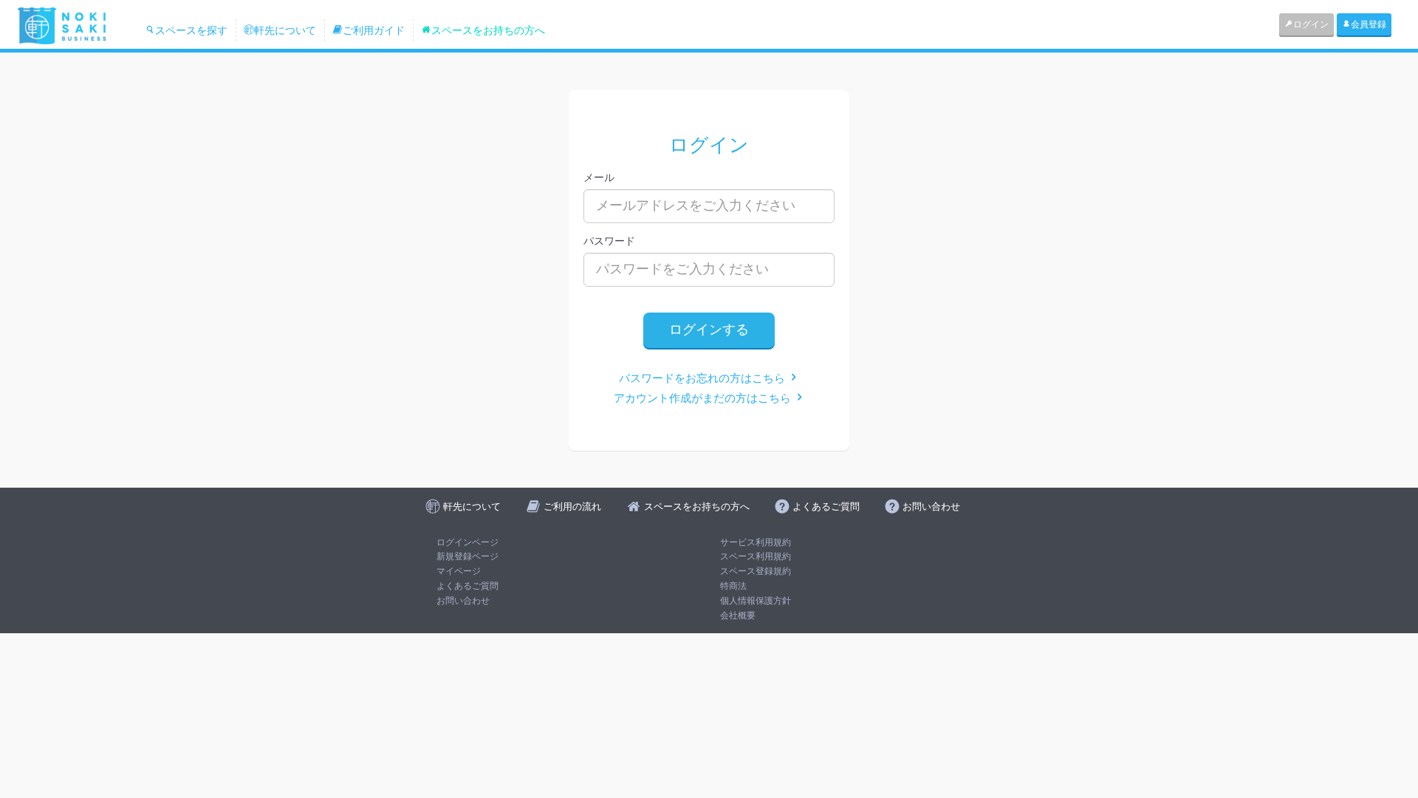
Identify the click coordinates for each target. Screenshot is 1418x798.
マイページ (458, 571)
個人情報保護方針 (755, 601)
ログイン (1311, 24)
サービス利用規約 (755, 542)
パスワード (609, 241)
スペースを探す (191, 30)
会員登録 (1368, 24)
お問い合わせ (463, 601)
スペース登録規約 (755, 571)
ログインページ (467, 542)
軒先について (285, 30)
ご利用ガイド (374, 30)
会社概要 (738, 615)
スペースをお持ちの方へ (488, 30)
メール (598, 177)
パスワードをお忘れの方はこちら (703, 378)
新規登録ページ (467, 556)
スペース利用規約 (755, 556)
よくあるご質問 (467, 586)
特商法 (733, 586)
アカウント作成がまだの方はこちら (704, 398)
